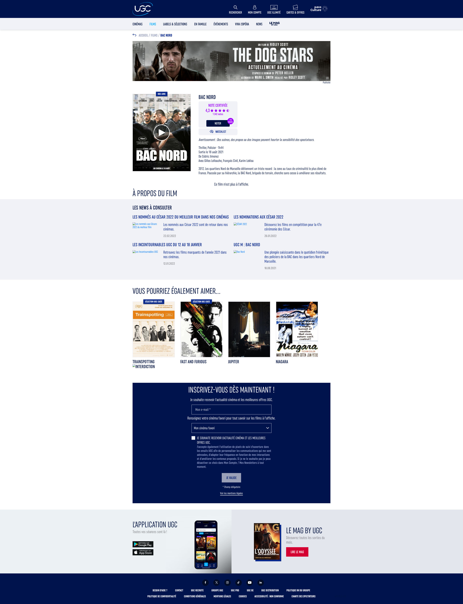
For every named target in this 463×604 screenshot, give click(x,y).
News (259, 24)
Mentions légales (222, 596)
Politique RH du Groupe (298, 590)
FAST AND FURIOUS (193, 361)
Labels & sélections (175, 24)
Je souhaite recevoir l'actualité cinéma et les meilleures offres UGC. (231, 440)
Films (153, 24)
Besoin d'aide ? (160, 590)
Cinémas (138, 24)
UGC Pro (235, 590)
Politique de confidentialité (161, 596)
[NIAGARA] (297, 329)
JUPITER (233, 361)
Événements (221, 24)
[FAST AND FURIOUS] (201, 329)
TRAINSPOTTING (144, 361)
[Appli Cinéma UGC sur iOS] (143, 552)
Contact (179, 590)
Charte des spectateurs (303, 596)
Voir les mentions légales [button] (231, 493)
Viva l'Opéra (242, 24)
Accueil (143, 35)
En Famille (200, 24)
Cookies (243, 596)
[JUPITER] (249, 329)
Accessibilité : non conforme (269, 596)
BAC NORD (166, 35)
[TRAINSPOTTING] (154, 329)
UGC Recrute (197, 590)
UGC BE (250, 590)
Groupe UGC (217, 590)
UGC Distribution (270, 590)
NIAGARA (282, 361)
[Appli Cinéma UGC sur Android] (143, 544)
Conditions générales (195, 596)
